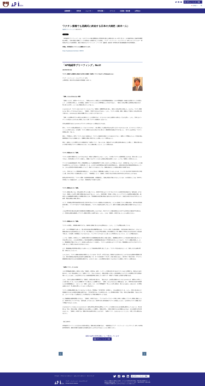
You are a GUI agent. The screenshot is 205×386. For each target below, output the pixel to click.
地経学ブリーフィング (68, 29)
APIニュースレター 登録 (193, 2)
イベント (112, 11)
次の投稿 (144, 354)
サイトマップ (90, 376)
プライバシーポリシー (66, 376)
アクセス (56, 376)
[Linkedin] (127, 376)
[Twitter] (176, 2)
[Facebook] (178, 2)
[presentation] (197, 5)
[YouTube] (181, 2)
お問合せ (137, 11)
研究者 (79, 11)
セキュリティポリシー (80, 376)
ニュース (88, 11)
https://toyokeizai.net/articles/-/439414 (73, 51)
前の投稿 (61, 354)
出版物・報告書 (125, 11)
